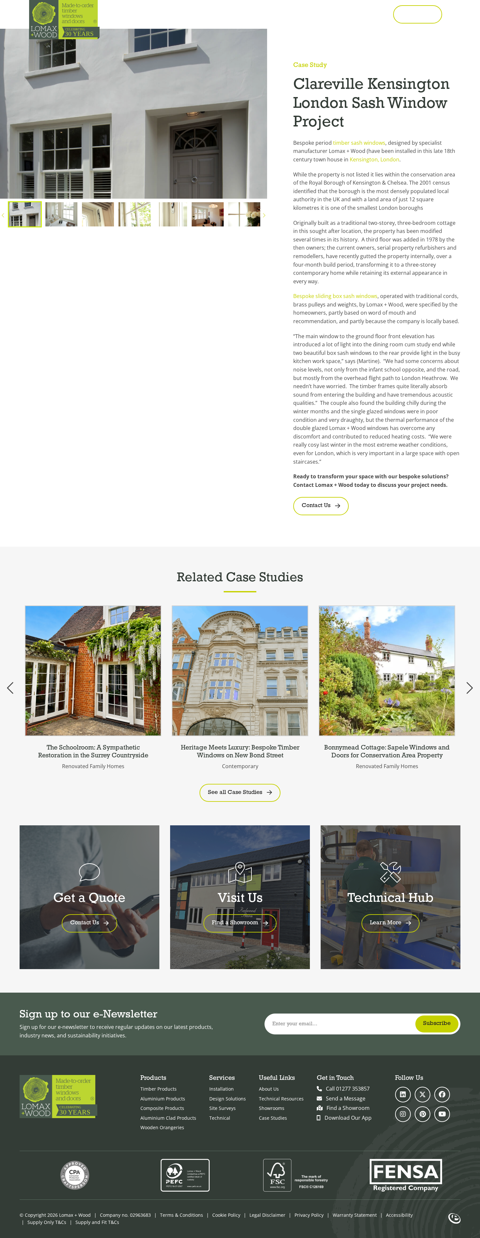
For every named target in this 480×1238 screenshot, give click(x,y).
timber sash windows (359, 142)
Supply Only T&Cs (46, 1222)
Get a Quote (418, 14)
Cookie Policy (226, 1215)
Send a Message (345, 1098)
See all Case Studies (235, 793)
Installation (221, 1089)
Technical (219, 1118)
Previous (3, 215)
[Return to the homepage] (64, 19)
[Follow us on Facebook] (442, 1094)
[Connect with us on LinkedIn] (403, 1094)
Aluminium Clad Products (168, 1118)
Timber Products (158, 1089)
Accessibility (399, 1215)
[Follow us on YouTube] (442, 1114)
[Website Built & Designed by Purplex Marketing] (454, 1219)
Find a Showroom (348, 1108)
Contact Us (316, 506)
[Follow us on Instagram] (403, 1114)
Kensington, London (374, 159)
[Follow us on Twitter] (422, 1094)
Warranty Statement (355, 1215)
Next (264, 215)
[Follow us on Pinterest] (422, 1114)
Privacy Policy (309, 1215)
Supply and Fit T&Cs (97, 1222)
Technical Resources (281, 1099)
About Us (269, 1089)
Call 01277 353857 (360, 14)
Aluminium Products (162, 1099)
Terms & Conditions (181, 1215)
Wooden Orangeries (162, 1127)
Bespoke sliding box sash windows (335, 296)
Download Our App (348, 1117)
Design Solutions (227, 1099)
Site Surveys (222, 1108)
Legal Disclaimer (267, 1215)
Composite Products (162, 1108)
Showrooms (271, 1108)
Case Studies (273, 1118)
